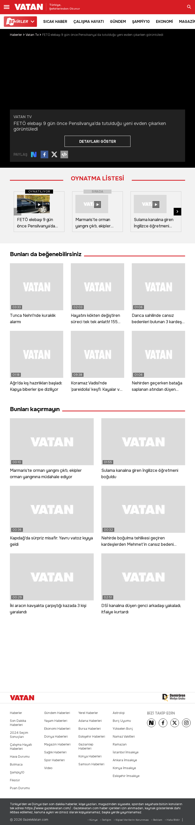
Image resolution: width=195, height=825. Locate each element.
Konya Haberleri (90, 756)
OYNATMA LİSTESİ (97, 178)
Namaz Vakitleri (124, 737)
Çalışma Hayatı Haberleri (21, 747)
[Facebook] (163, 723)
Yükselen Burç (123, 729)
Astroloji (119, 713)
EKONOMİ (164, 21)
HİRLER (18, 21)
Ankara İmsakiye (125, 760)
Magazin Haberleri (57, 744)
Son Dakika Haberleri (18, 723)
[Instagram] (186, 723)
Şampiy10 (17, 772)
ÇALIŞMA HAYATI (88, 21)
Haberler (16, 35)
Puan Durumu (20, 788)
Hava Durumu (20, 757)
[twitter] (174, 723)
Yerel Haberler (88, 713)
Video (48, 768)
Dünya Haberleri (56, 737)
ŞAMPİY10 (141, 21)
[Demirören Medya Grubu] (173, 698)
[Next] (151, 723)
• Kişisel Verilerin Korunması (131, 819)
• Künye (93, 819)
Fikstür (15, 780)
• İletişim (105, 819)
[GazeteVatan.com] (22, 698)
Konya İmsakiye (124, 768)
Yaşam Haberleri (55, 721)
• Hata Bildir (172, 819)
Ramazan (120, 744)
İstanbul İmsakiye (125, 752)
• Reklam (156, 819)
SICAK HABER (55, 21)
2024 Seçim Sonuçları (19, 735)
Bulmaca (16, 764)
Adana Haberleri (90, 721)
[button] (177, 211)
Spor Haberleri (54, 760)
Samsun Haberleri (91, 764)
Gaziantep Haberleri (85, 746)
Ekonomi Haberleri (57, 729)
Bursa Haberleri (89, 729)
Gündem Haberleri (57, 713)
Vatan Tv (32, 35)
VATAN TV (22, 117)
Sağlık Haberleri (55, 752)
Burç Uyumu (122, 721)
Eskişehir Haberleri (91, 737)
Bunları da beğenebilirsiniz (46, 254)
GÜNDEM (118, 21)
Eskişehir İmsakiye (126, 776)
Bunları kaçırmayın (35, 409)
